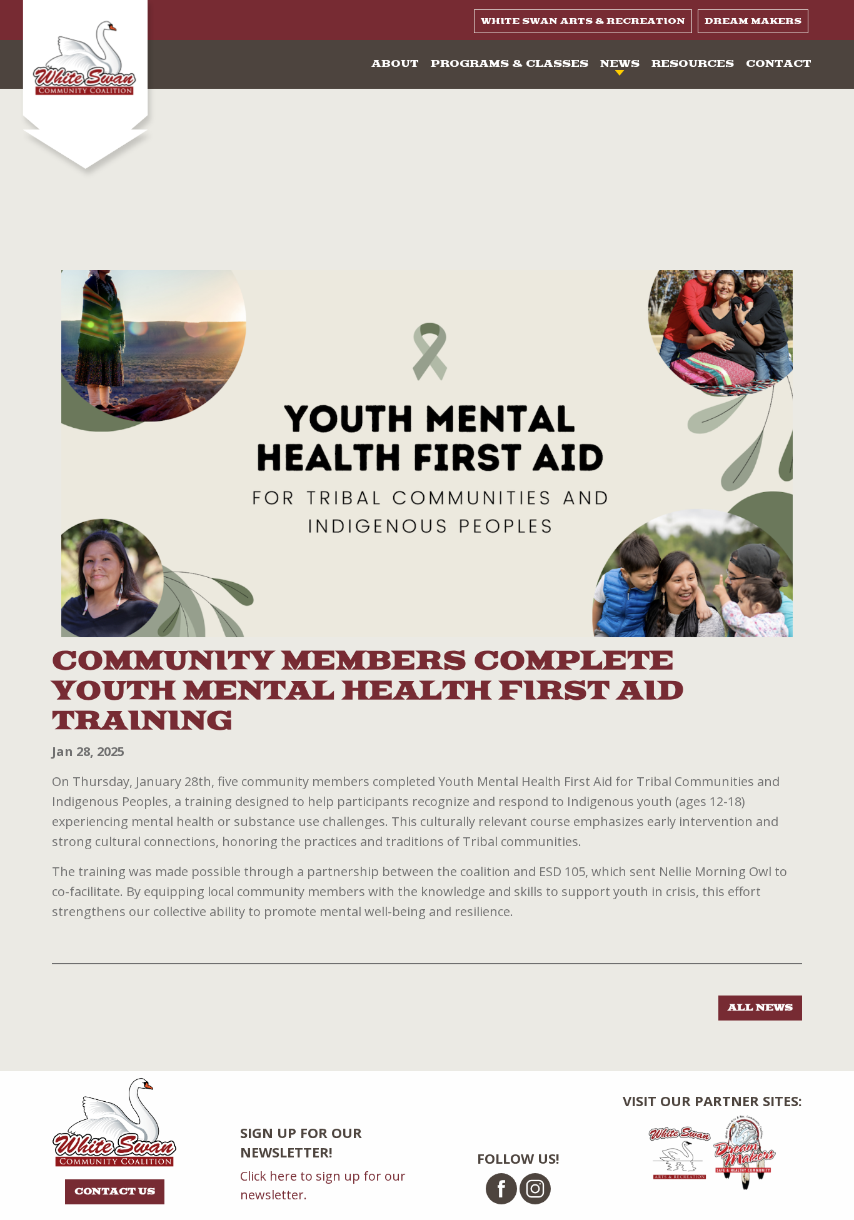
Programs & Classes (509, 64)
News (620, 64)
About (395, 64)
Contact (778, 64)
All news (760, 1007)
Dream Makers (753, 21)
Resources (692, 64)
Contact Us (114, 1191)
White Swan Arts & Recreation (583, 21)
